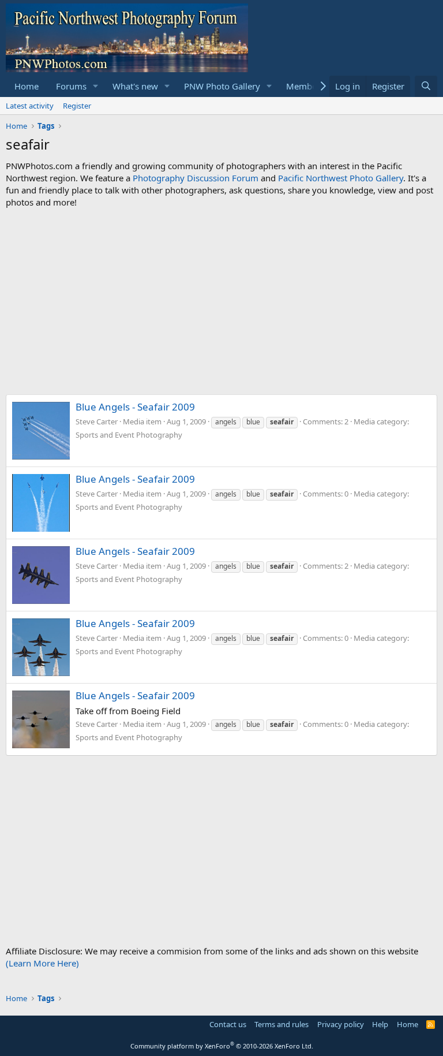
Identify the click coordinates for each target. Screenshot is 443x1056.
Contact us (227, 1024)
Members (305, 86)
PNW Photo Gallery (222, 86)
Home (26, 86)
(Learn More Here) (42, 963)
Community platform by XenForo (221, 1046)
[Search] (426, 86)
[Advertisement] (221, 301)
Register (77, 105)
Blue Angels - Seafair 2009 (135, 406)
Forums (71, 86)
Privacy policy (340, 1024)
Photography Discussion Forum (195, 178)
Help (380, 1024)
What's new (135, 86)
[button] (96, 86)
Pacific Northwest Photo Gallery (340, 178)
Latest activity (30, 105)
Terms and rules (281, 1024)
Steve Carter (97, 421)
